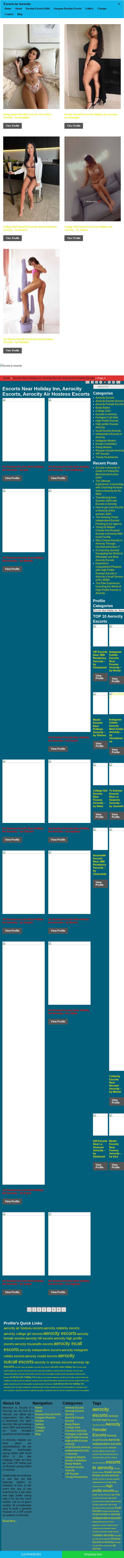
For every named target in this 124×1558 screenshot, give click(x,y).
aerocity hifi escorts (39, 1338)
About (18, 8)
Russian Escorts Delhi (38, 8)
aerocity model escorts (41, 1356)
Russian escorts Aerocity (110, 450)
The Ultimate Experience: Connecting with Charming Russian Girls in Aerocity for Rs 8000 (109, 488)
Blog (19, 14)
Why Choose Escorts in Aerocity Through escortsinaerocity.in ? (109, 543)
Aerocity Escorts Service (110, 401)
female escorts (112, 1472)
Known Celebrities (106, 443)
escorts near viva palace (45, 1374)
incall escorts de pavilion (64, 1374)
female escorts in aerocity (103, 1479)
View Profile (12, 125)
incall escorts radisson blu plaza (44, 1381)
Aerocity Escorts (105, 397)
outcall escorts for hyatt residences (17, 1387)
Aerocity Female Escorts (110, 404)
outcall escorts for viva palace (77, 1390)
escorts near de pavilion (24, 1367)
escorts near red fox (27, 1374)
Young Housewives (107, 457)
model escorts (112, 1525)
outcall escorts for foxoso (43, 1384)
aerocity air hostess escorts (23, 1328)
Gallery (89, 8)
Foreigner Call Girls (107, 417)
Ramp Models (104, 447)
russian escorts (103, 1535)
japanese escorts (99, 1525)
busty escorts (105, 1457)
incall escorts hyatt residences (48, 1377)
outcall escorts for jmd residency (62, 1387)
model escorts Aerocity (101, 1528)
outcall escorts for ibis (40, 1387)
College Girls (103, 410)
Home (8, 8)
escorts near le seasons (62, 1371)
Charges (102, 8)
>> (118, 382)
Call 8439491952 (31, 1554)
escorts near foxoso (42, 1367)
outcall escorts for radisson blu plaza (30, 1390)
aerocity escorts (59, 1333)
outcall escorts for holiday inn (68, 1383)
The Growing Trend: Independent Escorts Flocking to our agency (109, 520)
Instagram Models (106, 440)
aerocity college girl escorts (23, 1334)
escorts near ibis (24, 1371)
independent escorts (107, 1518)
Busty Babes (103, 407)
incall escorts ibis (67, 1377)
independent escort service (103, 1522)
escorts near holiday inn (63, 1366)
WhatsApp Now (93, 1554)
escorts (102, 1463)
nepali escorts (113, 1532)
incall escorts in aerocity (106, 1514)
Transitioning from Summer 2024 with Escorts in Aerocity (106, 500)
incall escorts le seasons (21, 1381)
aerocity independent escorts (40, 1350)
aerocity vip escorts (100, 1448)
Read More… (10, 1521)
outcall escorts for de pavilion (21, 1384)
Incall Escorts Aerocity (108, 430)
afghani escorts (105, 1451)
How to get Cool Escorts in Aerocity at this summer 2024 (109, 510)
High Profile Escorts (107, 420)
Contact (9, 14)
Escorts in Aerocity (17, 4)
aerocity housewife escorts (34, 1344)
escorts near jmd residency (42, 1371)
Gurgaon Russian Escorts (68, 8)
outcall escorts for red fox (55, 1390)
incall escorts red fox (66, 1381)
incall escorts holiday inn (22, 1377)
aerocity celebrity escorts (61, 1328)
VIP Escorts (102, 453)
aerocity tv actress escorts (53, 1362)
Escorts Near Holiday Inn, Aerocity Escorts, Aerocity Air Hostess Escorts (54, 378)
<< (87, 382)
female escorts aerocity (106, 1475)
